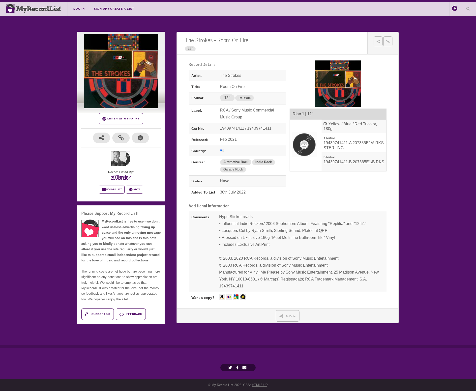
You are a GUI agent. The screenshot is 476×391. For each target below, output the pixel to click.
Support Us (100, 314)
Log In (79, 8)
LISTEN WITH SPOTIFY (122, 118)
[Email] (245, 367)
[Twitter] (230, 367)
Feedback (133, 314)
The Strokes (199, 40)
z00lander (121, 177)
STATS (136, 189)
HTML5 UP (259, 385)
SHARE (290, 315)
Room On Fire (232, 40)
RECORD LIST (114, 189)
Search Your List (468, 8)
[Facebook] (238, 367)
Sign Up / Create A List (114, 8)
